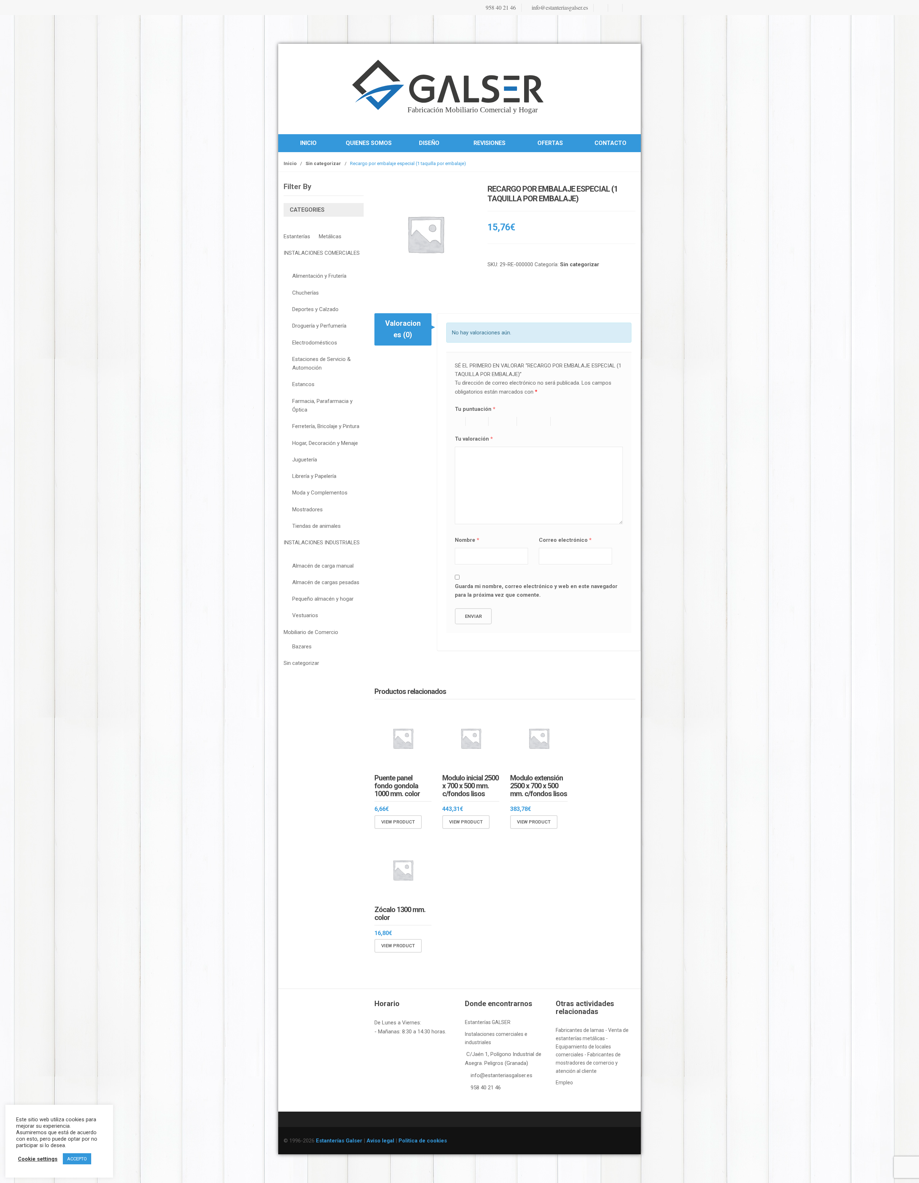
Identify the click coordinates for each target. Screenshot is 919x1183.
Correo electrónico (565, 540)
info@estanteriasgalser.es (559, 7)
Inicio (308, 143)
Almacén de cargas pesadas (325, 582)
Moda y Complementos (319, 492)
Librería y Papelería (314, 476)
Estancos (303, 384)
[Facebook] (600, 8)
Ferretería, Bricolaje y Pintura (325, 426)
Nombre (467, 540)
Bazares (302, 646)
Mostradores (307, 509)
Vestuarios (305, 615)
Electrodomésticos (314, 342)
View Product (398, 822)
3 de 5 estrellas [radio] (506, 421)
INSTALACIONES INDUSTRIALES (322, 542)
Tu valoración (474, 439)
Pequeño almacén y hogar (323, 599)
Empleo (564, 1082)
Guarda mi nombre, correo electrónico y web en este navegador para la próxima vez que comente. (536, 590)
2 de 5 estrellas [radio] (480, 421)
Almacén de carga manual (323, 566)
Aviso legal (380, 1140)
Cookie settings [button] (37, 1159)
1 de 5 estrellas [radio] (460, 421)
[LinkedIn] (629, 8)
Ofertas (550, 143)
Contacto (610, 143)
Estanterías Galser (339, 1140)
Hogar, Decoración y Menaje (325, 443)
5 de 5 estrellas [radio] (574, 421)
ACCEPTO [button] (77, 1158)
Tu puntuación (475, 409)
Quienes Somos (369, 143)
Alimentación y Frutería (319, 276)
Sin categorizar (323, 163)
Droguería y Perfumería (319, 326)
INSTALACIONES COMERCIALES (322, 253)
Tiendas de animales (316, 526)
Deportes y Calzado (315, 309)
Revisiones (489, 143)
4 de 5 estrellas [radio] (537, 421)
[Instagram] (614, 8)
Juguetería (304, 459)
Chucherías (305, 293)
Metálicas (330, 236)
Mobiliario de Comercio (311, 632)
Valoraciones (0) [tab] (403, 329)
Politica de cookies (422, 1140)
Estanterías (297, 236)
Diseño (429, 143)
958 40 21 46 (500, 7)
